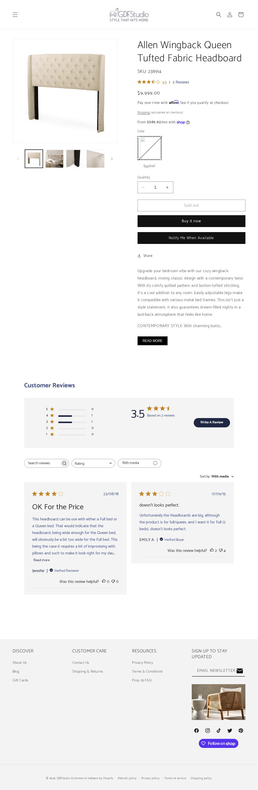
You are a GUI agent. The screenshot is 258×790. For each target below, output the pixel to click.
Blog (16, 672)
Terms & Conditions (147, 672)
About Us (20, 663)
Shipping (144, 112)
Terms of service (175, 778)
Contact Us (80, 663)
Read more (42, 560)
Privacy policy (150, 778)
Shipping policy (201, 778)
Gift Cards (20, 680)
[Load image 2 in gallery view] (54, 159)
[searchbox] (42, 463)
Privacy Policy (142, 663)
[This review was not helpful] (220, 550)
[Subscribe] (239, 671)
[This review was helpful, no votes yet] (104, 581)
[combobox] (93, 463)
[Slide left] (18, 158)
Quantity (144, 177)
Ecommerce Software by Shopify (92, 778)
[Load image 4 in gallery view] (95, 159)
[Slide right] (111, 158)
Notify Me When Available (191, 238)
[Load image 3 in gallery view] (75, 159)
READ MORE (153, 341)
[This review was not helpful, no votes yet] (113, 581)
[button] (15, 14)
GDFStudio (63, 778)
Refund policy (127, 778)
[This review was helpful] (212, 550)
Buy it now (191, 221)
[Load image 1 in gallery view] (34, 159)
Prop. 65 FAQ (142, 680)
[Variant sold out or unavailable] (150, 148)
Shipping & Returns (87, 672)
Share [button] (148, 256)
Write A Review (211, 422)
